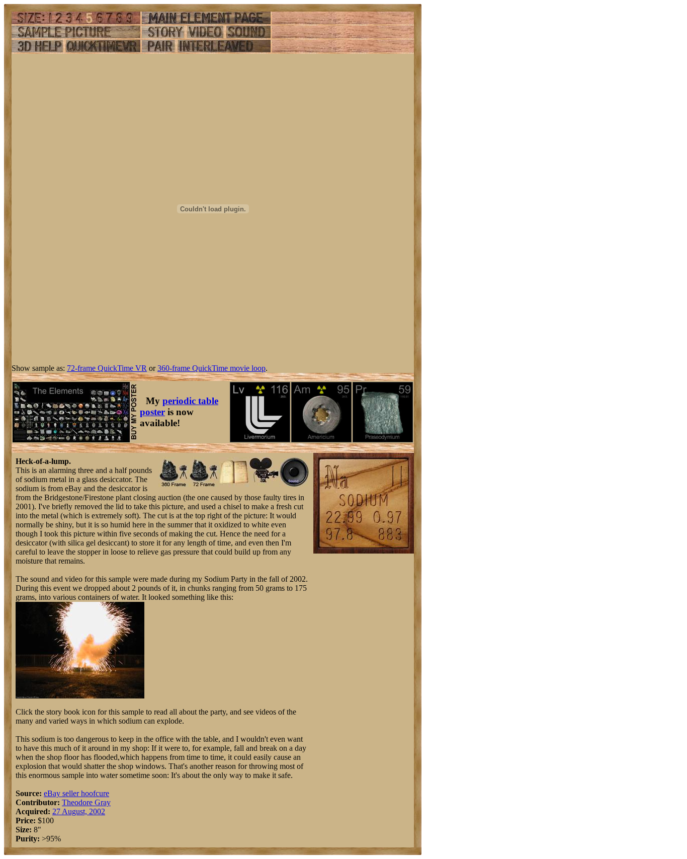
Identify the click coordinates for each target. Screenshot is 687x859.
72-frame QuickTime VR (107, 368)
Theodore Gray (86, 802)
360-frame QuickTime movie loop (211, 368)
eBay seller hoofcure (76, 793)
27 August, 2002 (78, 811)
